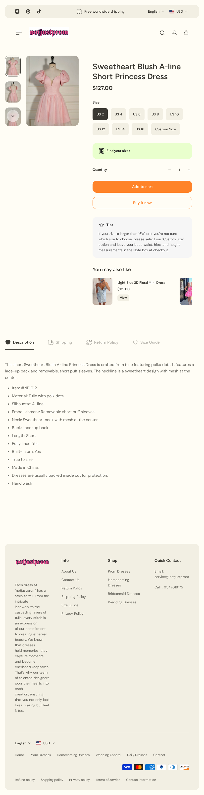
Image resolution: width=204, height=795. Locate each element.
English (20, 743)
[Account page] (174, 32)
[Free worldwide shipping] (100, 11)
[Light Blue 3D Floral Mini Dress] (102, 291)
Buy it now (142, 202)
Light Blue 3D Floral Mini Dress (141, 283)
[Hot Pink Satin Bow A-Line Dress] (190, 291)
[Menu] (18, 32)
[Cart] (186, 32)
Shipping (64, 342)
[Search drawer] (162, 32)
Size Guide (150, 342)
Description (23, 342)
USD (46, 743)
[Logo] (49, 32)
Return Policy (106, 342)
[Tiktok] (39, 11)
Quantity (100, 170)
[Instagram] (17, 11)
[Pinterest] (28, 11)
